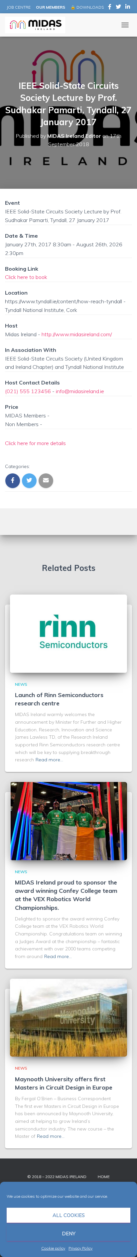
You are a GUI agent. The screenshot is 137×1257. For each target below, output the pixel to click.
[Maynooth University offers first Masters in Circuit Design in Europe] (68, 1017)
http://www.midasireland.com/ (77, 334)
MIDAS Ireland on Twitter (118, 7)
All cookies (69, 1215)
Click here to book (26, 277)
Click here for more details (35, 443)
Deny (68, 1233)
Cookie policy (53, 1248)
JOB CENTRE (18, 7)
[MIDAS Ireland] (37, 25)
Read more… (49, 760)
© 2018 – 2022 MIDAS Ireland (56, 1176)
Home (104, 1176)
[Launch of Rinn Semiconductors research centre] (68, 633)
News (21, 684)
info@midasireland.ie (80, 391)
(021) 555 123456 (28, 391)
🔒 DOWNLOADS (87, 7)
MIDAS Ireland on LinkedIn (127, 7)
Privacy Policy (80, 1248)
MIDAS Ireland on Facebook (109, 7)
